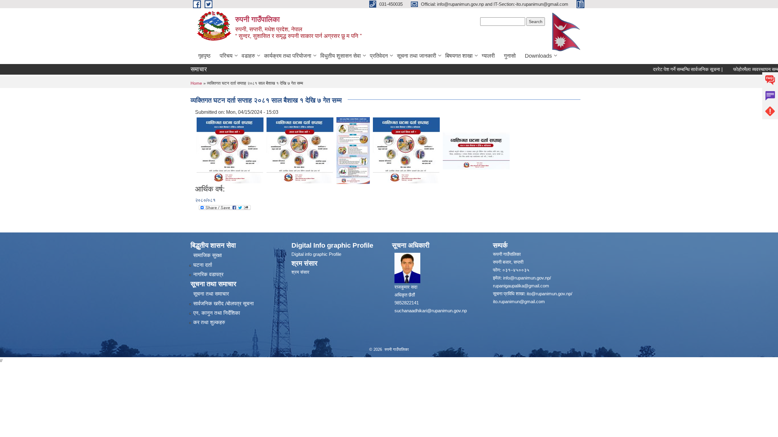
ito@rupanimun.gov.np (549, 293)
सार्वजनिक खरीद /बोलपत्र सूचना (223, 304)
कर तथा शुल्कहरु (209, 322)
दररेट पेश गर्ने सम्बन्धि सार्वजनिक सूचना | (680, 69)
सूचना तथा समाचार (211, 294)
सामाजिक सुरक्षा (207, 255)
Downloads (538, 56)
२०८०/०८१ (205, 200)
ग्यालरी (488, 56)
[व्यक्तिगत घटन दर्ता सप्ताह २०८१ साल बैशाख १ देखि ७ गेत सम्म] (230, 150)
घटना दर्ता (202, 265)
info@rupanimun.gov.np (526, 277)
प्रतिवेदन (379, 56)
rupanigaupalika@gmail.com (521, 285)
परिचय (226, 56)
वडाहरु (248, 56)
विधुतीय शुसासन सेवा (340, 56)
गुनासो (510, 56)
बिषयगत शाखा (459, 56)
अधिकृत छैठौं (404, 294)
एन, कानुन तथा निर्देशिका (216, 313)
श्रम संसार (300, 272)
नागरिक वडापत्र (208, 274)
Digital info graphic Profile (316, 254)
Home (196, 83)
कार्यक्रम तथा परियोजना (287, 56)
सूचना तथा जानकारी (416, 56)
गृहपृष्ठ (204, 56)
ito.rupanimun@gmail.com (519, 301)
